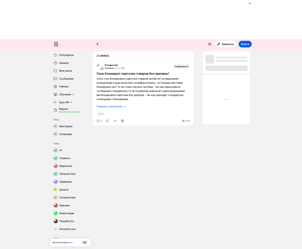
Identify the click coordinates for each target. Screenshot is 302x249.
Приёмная (109, 68)
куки (70, 242)
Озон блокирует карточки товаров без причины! (133, 73)
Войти (245, 44)
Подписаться (181, 66)
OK (84, 242)
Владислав (111, 65)
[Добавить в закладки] (107, 121)
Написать (228, 44)
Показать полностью (110, 106)
